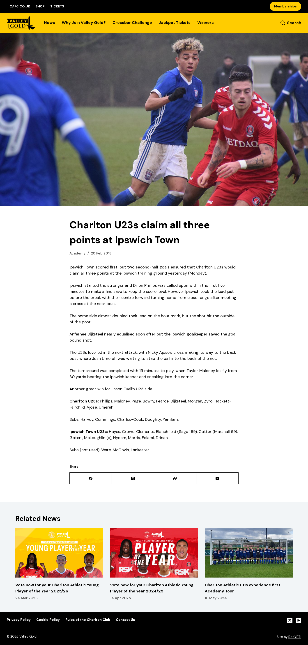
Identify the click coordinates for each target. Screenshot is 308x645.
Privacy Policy (19, 620)
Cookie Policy (48, 620)
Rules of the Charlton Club (87, 620)
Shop (40, 6)
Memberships (285, 6)
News (49, 22)
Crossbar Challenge (132, 22)
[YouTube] (298, 620)
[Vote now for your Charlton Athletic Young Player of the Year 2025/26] (59, 552)
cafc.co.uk (20, 6)
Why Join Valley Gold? (84, 22)
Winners (205, 22)
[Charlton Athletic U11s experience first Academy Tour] (249, 552)
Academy (77, 253)
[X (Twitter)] (133, 478)
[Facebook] (91, 478)
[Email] (217, 478)
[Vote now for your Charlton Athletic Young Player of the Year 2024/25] (154, 552)
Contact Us (125, 620)
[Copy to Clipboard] (175, 478)
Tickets (57, 6)
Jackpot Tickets (175, 22)
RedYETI (294, 637)
